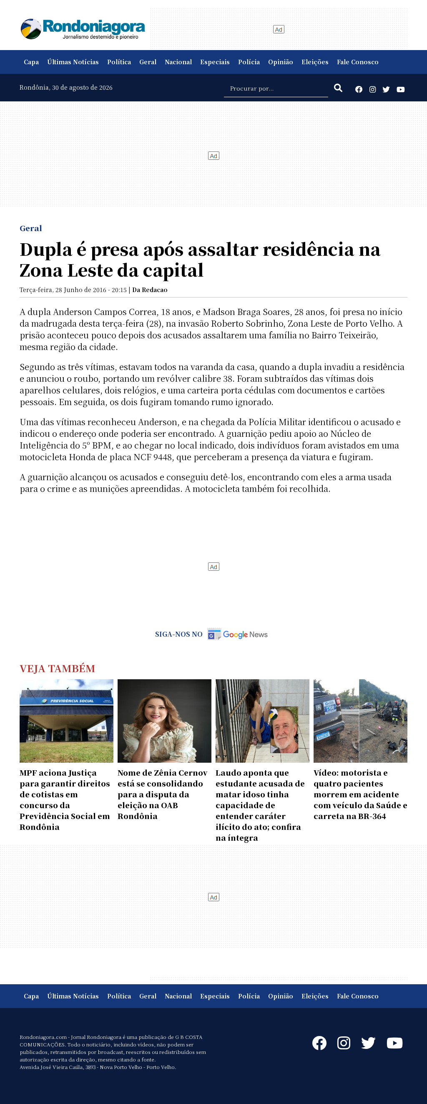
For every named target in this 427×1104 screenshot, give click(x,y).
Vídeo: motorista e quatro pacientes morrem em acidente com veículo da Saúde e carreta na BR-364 (360, 794)
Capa (31, 62)
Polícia (249, 62)
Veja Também (57, 667)
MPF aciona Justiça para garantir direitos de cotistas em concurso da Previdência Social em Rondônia (65, 799)
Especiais (215, 62)
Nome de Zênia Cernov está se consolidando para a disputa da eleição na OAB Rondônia (163, 794)
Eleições (315, 62)
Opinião (280, 62)
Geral (147, 62)
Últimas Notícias (73, 62)
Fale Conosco (358, 62)
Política (119, 62)
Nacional (178, 62)
